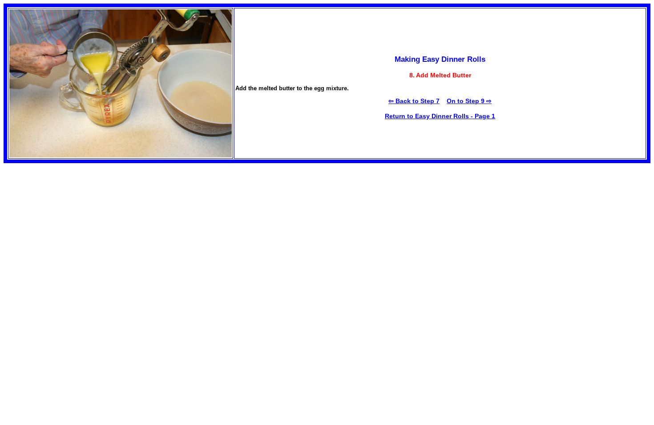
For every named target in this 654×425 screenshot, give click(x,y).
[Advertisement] (78, 225)
